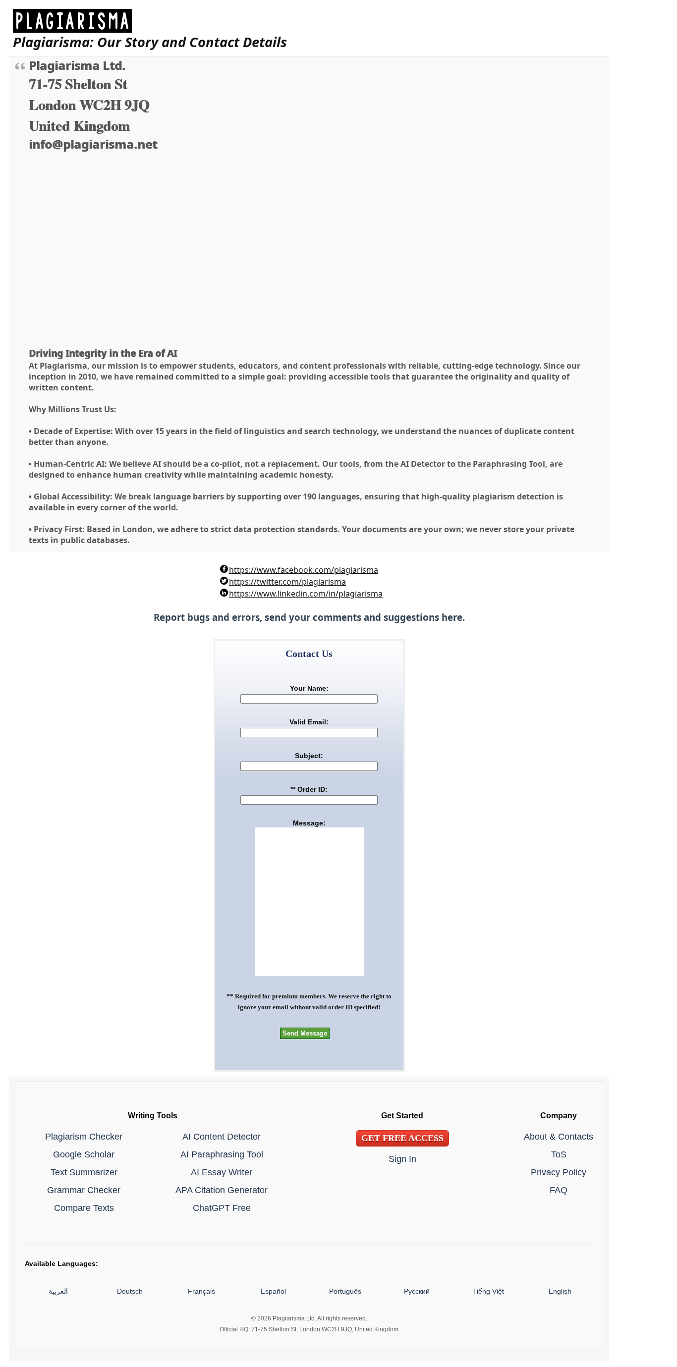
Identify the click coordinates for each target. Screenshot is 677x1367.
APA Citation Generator (221, 1190)
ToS (558, 1154)
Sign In (402, 1158)
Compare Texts (84, 1208)
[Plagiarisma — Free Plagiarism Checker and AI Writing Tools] (150, 21)
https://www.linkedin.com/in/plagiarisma (306, 593)
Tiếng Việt (488, 1291)
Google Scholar (83, 1154)
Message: (309, 823)
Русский (417, 1291)
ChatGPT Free (222, 1208)
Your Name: (309, 688)
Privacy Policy (558, 1172)
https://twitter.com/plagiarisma (287, 581)
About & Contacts (558, 1136)
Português (345, 1291)
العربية (58, 1291)
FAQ (558, 1190)
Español (273, 1291)
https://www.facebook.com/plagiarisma (303, 569)
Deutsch (130, 1291)
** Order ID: (309, 789)
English (560, 1291)
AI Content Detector (221, 1136)
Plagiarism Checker (83, 1136)
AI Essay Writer (221, 1172)
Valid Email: (309, 722)
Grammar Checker (83, 1190)
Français (201, 1291)
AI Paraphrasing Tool (221, 1154)
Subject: (309, 756)
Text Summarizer (84, 1172)
